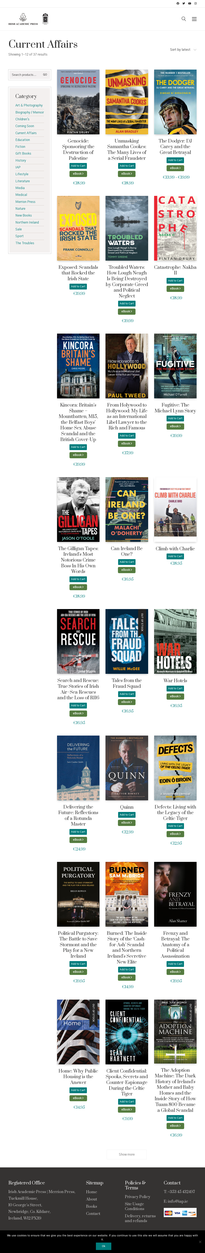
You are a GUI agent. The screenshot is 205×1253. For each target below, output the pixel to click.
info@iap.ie (178, 1201)
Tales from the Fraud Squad (127, 683)
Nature (20, 208)
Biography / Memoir (29, 112)
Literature (22, 181)
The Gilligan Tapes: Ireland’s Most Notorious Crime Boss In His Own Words (78, 560)
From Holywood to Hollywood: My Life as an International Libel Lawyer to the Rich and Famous (126, 416)
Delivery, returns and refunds (140, 1219)
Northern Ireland (27, 222)
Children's (22, 119)
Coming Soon (24, 126)
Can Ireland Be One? (127, 551)
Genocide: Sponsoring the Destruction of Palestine (78, 149)
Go (45, 74)
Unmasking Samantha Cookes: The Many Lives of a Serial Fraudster (126, 149)
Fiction (20, 146)
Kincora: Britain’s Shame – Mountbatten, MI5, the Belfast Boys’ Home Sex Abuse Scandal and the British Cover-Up (78, 422)
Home (91, 1192)
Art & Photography (29, 105)
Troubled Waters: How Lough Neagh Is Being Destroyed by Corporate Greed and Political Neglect (127, 282)
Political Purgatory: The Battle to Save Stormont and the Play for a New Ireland (78, 945)
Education (22, 140)
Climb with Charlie (175, 549)
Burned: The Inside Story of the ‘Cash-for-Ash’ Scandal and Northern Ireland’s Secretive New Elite (127, 948)
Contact (93, 1214)
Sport (19, 236)
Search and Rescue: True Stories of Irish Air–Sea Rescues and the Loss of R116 (78, 689)
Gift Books (23, 153)
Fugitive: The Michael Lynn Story (175, 408)
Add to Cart (175, 160)
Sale (18, 229)
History (20, 160)
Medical (21, 194)
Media (20, 188)
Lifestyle (21, 174)
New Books (23, 215)
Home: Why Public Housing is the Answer (78, 1077)
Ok (103, 1246)
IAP (18, 167)
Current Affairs (26, 133)
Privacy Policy (137, 1197)
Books (91, 1206)
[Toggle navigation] (194, 19)
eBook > (78, 173)
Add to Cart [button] (78, 166)
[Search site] (184, 19)
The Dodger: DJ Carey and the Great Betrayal (175, 147)
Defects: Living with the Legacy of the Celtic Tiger (175, 813)
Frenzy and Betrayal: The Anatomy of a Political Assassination (175, 945)
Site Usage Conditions (134, 1207)
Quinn (127, 807)
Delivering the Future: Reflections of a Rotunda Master (78, 815)
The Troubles (24, 243)
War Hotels (175, 681)
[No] (200, 1242)
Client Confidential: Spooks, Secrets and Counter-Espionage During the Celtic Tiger (127, 1082)
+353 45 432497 (181, 1191)
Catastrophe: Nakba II (175, 270)
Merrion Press (25, 201)
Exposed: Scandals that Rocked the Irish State (78, 273)
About (91, 1199)
